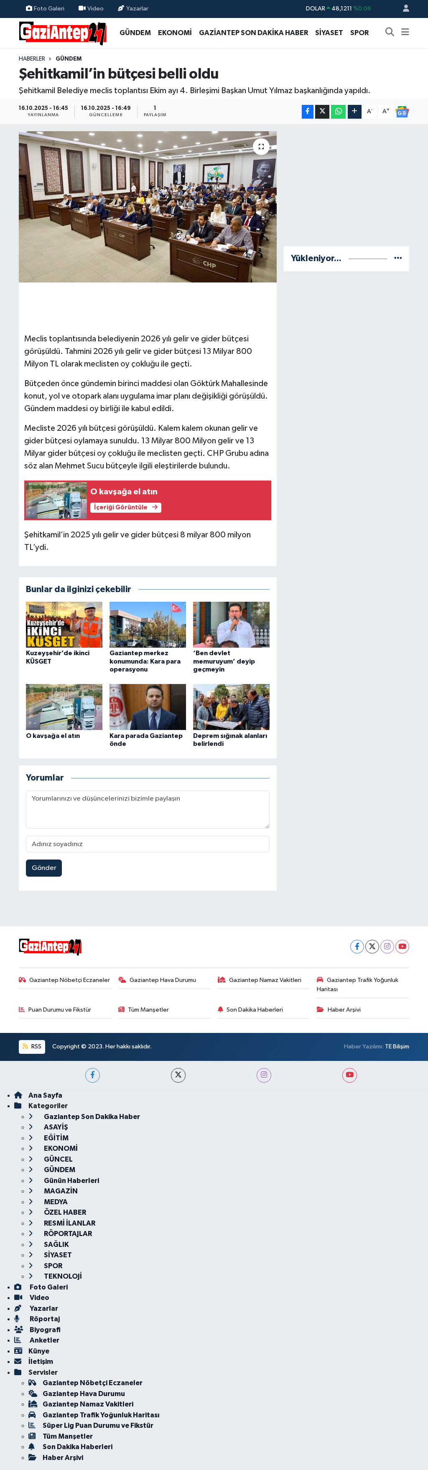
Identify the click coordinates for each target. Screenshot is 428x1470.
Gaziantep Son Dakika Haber (91, 1116)
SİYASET (329, 32)
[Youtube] (402, 947)
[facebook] (92, 1075)
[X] (372, 947)
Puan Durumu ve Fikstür (59, 1010)
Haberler (32, 59)
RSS (35, 1046)
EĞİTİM (56, 1138)
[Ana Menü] (405, 33)
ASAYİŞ (55, 1127)
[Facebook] (357, 947)
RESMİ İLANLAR (69, 1223)
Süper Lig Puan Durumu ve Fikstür (98, 1425)
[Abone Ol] (402, 112)
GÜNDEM (135, 32)
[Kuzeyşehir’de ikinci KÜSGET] (64, 624)
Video (95, 8)
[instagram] (264, 1075)
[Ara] (390, 33)
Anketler (43, 1340)
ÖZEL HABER (64, 1212)
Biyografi (44, 1329)
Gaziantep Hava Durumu (163, 980)
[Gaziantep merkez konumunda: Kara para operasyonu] (148, 624)
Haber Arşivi (344, 1010)
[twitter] (178, 1075)
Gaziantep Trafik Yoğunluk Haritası (357, 984)
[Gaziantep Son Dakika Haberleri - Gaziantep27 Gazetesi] (63, 32)
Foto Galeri (49, 8)
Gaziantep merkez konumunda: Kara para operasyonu (145, 661)
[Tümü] (398, 258)
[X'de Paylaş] (322, 112)
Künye (38, 1351)
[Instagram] (387, 947)
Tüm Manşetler (148, 1010)
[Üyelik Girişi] (402, 9)
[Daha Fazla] (355, 112)
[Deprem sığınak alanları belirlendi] (231, 706)
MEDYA (55, 1202)
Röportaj (44, 1318)
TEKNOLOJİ (62, 1276)
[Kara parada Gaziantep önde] (148, 706)
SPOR (359, 32)
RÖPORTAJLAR (67, 1233)
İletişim (40, 1361)
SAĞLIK (56, 1244)
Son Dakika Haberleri (255, 1010)
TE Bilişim (397, 1046)
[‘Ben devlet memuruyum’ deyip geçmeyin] (231, 624)
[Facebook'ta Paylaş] (307, 112)
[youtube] (349, 1075)
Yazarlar (137, 8)
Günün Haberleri (71, 1180)
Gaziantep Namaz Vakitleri (265, 980)
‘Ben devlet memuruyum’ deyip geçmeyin (224, 661)
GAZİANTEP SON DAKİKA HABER (253, 32)
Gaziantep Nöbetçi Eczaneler (69, 980)
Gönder (44, 868)
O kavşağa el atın (53, 735)
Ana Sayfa (45, 1095)
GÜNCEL (58, 1159)
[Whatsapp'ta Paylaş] (338, 112)
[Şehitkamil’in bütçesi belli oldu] (148, 206)
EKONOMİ (175, 32)
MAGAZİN (60, 1191)
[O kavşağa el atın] (64, 706)
